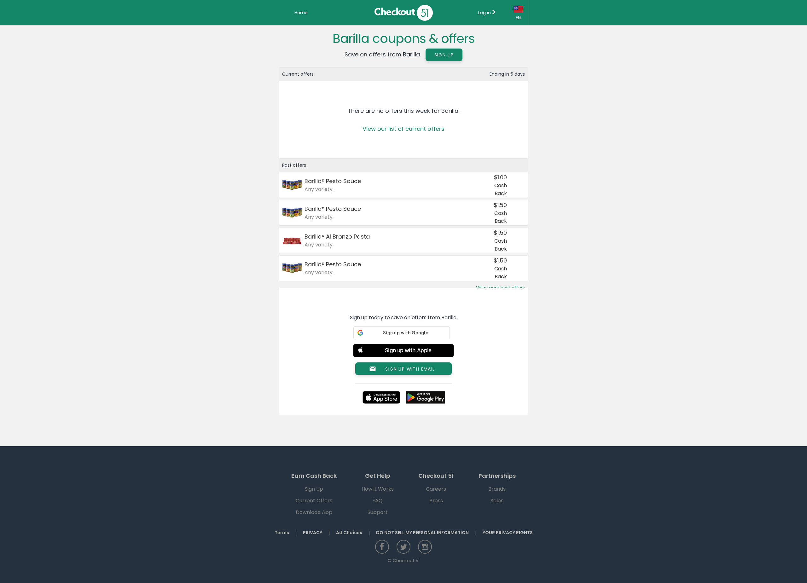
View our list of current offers (403, 129)
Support (378, 512)
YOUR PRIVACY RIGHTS (508, 532)
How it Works (378, 489)
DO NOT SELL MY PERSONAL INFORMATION (422, 532)
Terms (282, 532)
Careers (436, 489)
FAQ (377, 500)
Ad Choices (349, 532)
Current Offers (314, 500)
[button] (403, 351)
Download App (314, 512)
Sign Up (444, 55)
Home (301, 12)
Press (436, 500)
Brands (497, 489)
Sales (497, 500)
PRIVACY (312, 532)
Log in (485, 12)
